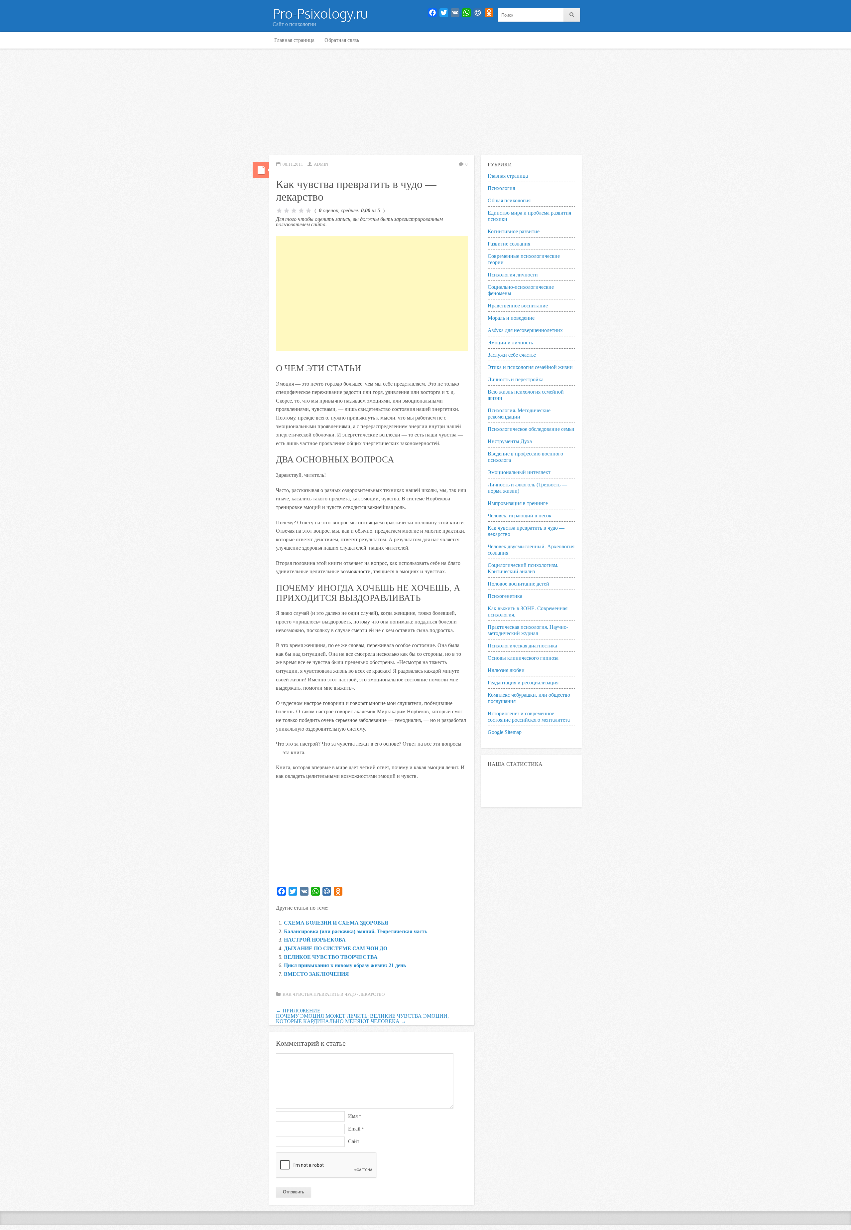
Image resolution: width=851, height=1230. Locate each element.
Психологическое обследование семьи (531, 429)
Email (356, 1129)
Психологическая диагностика (522, 645)
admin (321, 164)
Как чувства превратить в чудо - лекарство (334, 994)
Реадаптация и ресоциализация (523, 682)
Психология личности (513, 274)
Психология (501, 188)
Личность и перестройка (516, 379)
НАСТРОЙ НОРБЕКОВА (315, 940)
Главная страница (294, 40)
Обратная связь (341, 40)
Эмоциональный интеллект (519, 472)
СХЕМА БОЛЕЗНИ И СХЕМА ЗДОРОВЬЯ (336, 923)
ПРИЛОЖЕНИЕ (298, 1010)
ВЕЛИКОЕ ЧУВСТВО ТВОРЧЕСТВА (331, 957)
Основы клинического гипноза (523, 658)
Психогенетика (505, 596)
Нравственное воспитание (518, 305)
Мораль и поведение (511, 318)
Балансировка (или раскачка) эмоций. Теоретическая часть (355, 931)
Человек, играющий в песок (519, 515)
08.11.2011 (293, 164)
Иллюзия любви (506, 670)
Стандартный (261, 170)
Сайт (353, 1141)
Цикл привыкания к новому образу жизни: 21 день (345, 965)
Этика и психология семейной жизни (530, 367)
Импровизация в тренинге (518, 503)
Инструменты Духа (510, 441)
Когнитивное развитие (514, 231)
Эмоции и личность (510, 342)
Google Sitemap (505, 732)
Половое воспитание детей (518, 584)
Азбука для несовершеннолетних (525, 330)
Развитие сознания (509, 244)
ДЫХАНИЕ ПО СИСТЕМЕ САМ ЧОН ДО (335, 948)
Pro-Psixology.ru (320, 13)
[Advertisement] (425, 101)
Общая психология (509, 200)
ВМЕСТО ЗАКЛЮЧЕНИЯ (316, 974)
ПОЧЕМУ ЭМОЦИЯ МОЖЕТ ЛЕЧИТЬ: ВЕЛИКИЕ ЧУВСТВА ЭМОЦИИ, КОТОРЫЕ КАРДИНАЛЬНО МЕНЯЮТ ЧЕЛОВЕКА (362, 1018)
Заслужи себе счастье (512, 355)
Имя (354, 1116)
